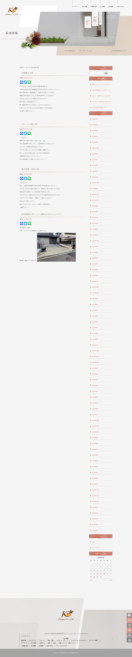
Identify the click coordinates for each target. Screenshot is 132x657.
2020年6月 (95, 385)
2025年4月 (95, 165)
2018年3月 (95, 524)
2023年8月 (95, 212)
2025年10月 (95, 148)
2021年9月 (95, 299)
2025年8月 (95, 154)
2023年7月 (95, 217)
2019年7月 (95, 449)
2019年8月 (95, 443)
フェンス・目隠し (93, 640)
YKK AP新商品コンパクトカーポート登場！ (102, 90)
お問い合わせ (122, 4)
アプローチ (42, 640)
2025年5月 (95, 159)
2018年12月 (95, 490)
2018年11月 (95, 496)
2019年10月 (95, 432)
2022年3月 (95, 270)
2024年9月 (95, 188)
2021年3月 (95, 333)
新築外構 (23, 640)
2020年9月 (95, 368)
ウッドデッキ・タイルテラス (78, 640)
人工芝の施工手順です (98, 107)
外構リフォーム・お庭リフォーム (67, 643)
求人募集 (102, 4)
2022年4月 (95, 264)
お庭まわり (42, 643)
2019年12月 (95, 420)
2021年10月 (95, 293)
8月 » (111, 580)
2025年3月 (95, 171)
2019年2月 (95, 478)
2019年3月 (95, 472)
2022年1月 (95, 281)
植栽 (49, 643)
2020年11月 (95, 356)
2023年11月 (95, 194)
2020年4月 (95, 397)
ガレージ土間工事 (29, 124)
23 (97, 573)
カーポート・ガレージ (62, 640)
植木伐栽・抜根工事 (30, 169)
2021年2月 (95, 339)
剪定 (54, 643)
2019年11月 (95, 426)
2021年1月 (95, 345)
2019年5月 (95, 461)
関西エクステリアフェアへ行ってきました (102, 84)
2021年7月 (95, 310)
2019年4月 (95, 467)
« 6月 (90, 580)
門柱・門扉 (50, 640)
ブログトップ (101, 68)
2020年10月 (95, 362)
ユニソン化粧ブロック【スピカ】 (101, 96)
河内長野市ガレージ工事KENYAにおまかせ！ (42, 214)
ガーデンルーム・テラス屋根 (28, 643)
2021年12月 (95, 287)
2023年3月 (95, 235)
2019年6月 (95, 455)
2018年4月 (95, 519)
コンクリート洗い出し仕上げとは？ (102, 102)
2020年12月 (95, 351)
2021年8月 (95, 304)
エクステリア (96, 548)
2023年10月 (95, 200)
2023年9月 (95, 206)
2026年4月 (95, 131)
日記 (93, 542)
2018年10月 (95, 501)
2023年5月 (95, 223)
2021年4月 (95, 327)
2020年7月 (95, 380)
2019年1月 (95, 484)
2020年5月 (95, 391)
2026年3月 (95, 136)
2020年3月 (95, 403)
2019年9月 (95, 438)
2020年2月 (95, 409)
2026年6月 (95, 119)
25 (104, 573)
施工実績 (85, 4)
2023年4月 (95, 229)
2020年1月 (95, 414)
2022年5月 (95, 258)
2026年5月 (95, 125)
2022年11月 (95, 241)
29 (94, 577)
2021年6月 (95, 316)
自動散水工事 (27, 72)
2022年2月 (95, 275)
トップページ (75, 4)
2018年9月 (95, 507)
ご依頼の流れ (94, 4)
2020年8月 (95, 374)
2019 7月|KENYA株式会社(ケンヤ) (118, 51)
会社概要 (112, 4)
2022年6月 (95, 252)
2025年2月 (95, 177)
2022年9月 (95, 246)
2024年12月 (95, 183)
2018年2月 (95, 530)
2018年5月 (95, 513)
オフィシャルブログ (61, 646)
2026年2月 (95, 142)
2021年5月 (95, 322)
